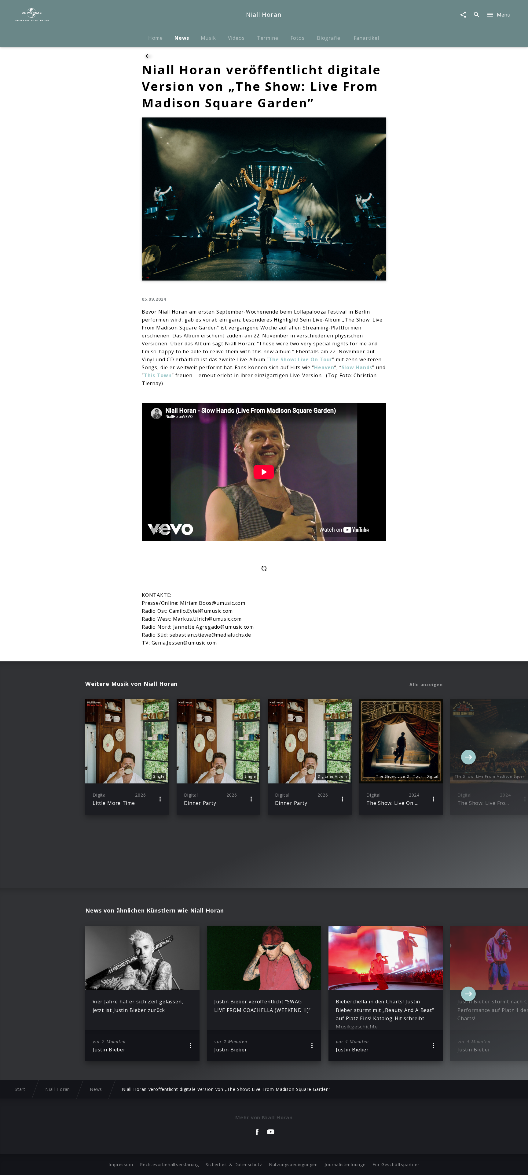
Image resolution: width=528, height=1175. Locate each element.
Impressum (120, 1164)
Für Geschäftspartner (395, 1164)
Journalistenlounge (344, 1164)
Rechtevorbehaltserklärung (169, 1164)
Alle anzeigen (426, 684)
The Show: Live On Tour (300, 359)
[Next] (468, 757)
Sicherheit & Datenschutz (234, 1164)
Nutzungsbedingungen (293, 1164)
